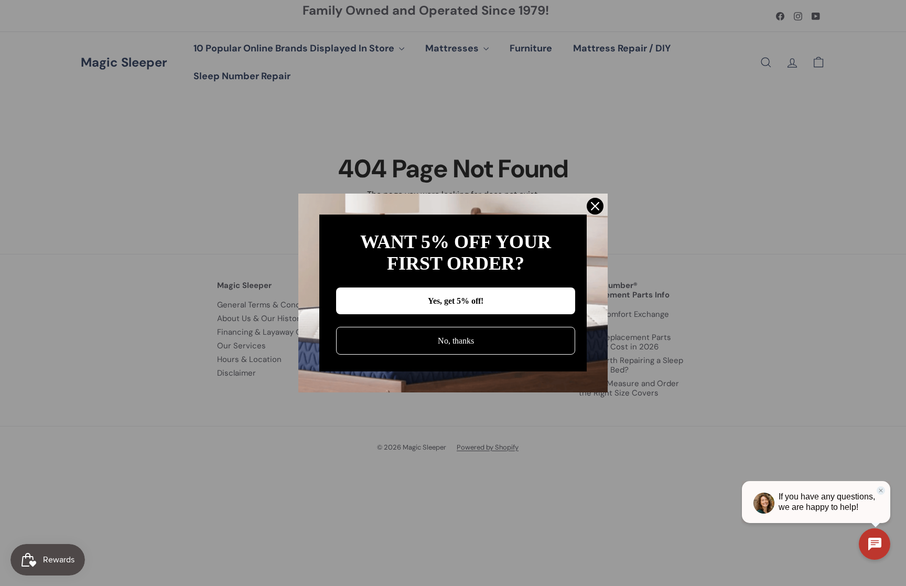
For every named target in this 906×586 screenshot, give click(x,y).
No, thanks (456, 340)
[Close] (595, 206)
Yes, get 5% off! (455, 300)
